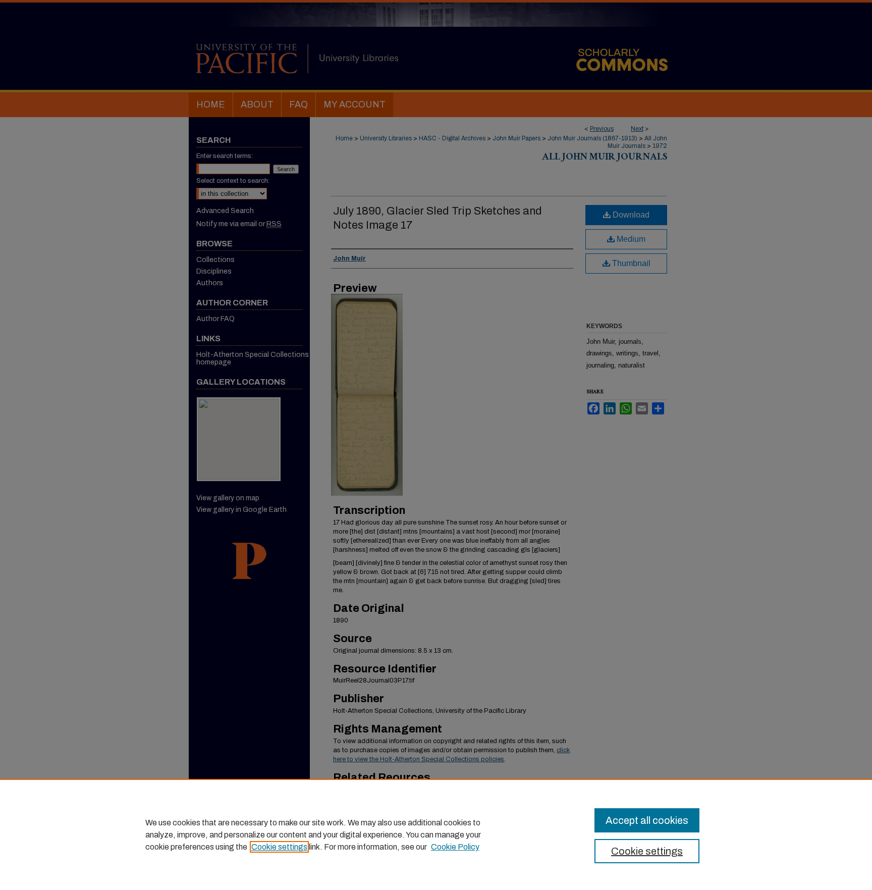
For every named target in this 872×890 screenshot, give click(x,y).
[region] (436, 834)
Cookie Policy (455, 847)
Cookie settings (279, 847)
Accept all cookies (647, 820)
